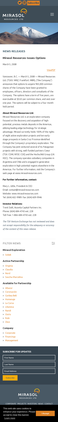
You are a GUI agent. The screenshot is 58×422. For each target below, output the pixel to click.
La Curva (9, 303)
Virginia (9, 266)
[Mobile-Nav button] (52, 14)
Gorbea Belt (11, 295)
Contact (49, 404)
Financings (10, 336)
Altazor (9, 288)
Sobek (8, 255)
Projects (21, 404)
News (40, 404)
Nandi (8, 310)
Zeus (7, 322)
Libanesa (9, 307)
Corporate (10, 333)
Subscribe (33, 2)
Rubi (7, 318)
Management (11, 340)
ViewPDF (51, 70)
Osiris (8, 314)
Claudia (9, 269)
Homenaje (10, 299)
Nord (7, 273)
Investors (32, 404)
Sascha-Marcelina (14, 277)
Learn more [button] (9, 418)
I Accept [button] (45, 413)
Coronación (11, 292)
